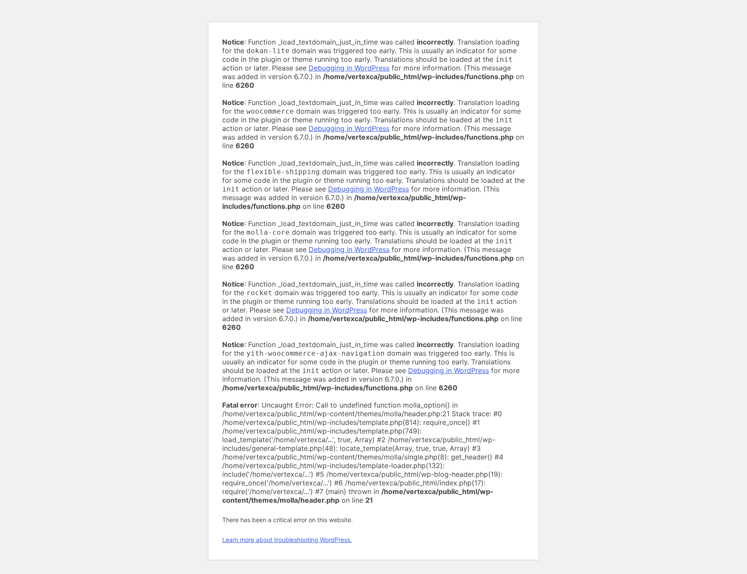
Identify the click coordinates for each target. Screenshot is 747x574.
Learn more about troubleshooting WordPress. (287, 539)
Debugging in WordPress (349, 68)
